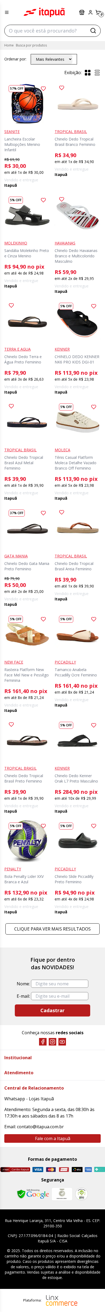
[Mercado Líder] (62, 1194)
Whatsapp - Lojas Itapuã (29, 1099)
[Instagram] (52, 1042)
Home (9, 45)
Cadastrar (52, 1010)
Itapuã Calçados (44, 12)
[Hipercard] (63, 1169)
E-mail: (23, 996)
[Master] (51, 1169)
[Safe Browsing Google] (33, 1194)
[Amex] (88, 1169)
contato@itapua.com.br (40, 1127)
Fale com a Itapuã (52, 1138)
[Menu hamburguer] (6, 12)
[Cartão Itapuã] (15, 1169)
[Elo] (77, 1169)
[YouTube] (62, 1042)
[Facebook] (43, 1042)
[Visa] (37, 1169)
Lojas (82, 12)
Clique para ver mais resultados (52, 929)
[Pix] (99, 1169)
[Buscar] (93, 30)
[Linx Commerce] (61, 1300)
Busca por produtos (31, 45)
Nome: (23, 984)
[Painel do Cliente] (90, 12)
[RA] (81, 1194)
